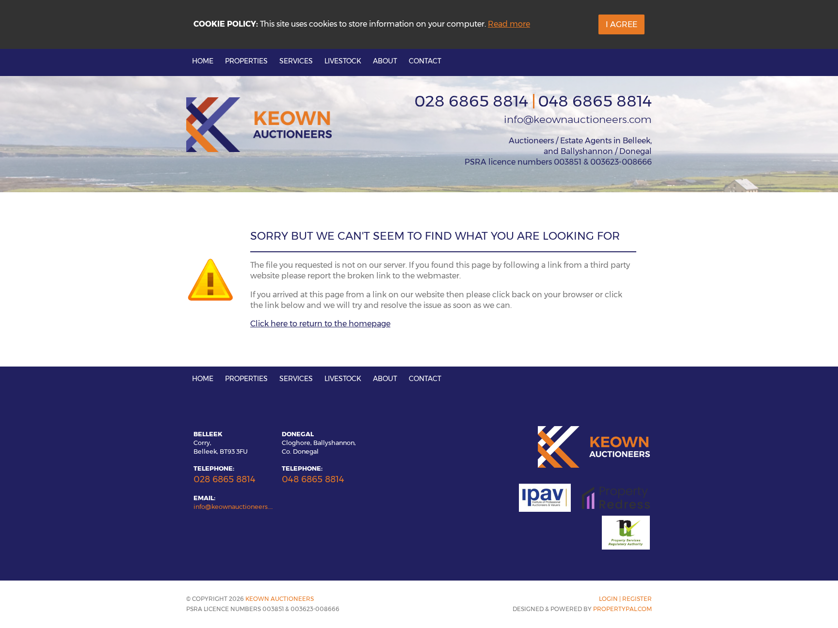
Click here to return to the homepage (320, 323)
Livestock (342, 61)
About (385, 61)
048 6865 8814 (595, 101)
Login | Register (625, 598)
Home (202, 61)
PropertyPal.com (622, 609)
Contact (425, 61)
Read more (509, 24)
